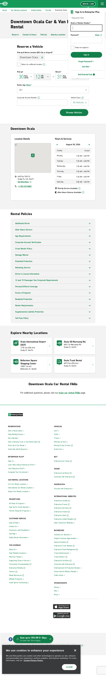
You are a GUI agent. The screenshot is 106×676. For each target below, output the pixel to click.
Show (97, 35)
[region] (41, 659)
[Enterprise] (4, 4)
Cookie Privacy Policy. (33, 660)
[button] (102, 4)
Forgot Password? (85, 61)
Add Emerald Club (85, 74)
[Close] (75, 650)
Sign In (86, 54)
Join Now (85, 66)
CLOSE (69, 667)
